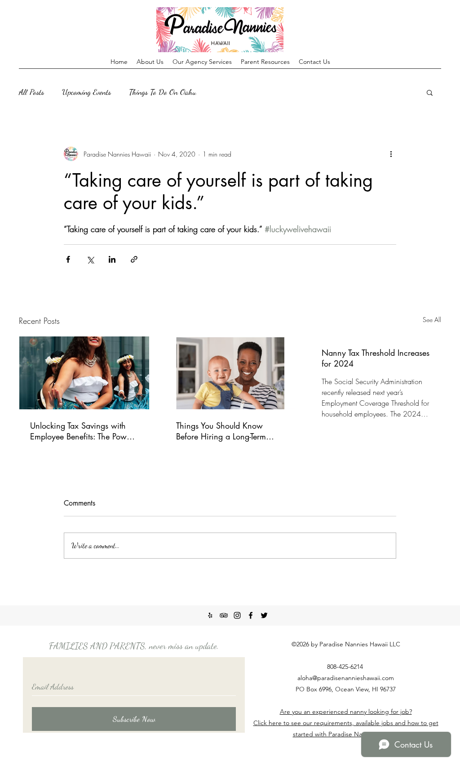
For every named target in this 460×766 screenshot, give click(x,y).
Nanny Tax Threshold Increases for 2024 (375, 358)
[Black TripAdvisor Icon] (223, 615)
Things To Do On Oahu (162, 92)
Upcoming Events (86, 92)
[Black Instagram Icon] (237, 615)
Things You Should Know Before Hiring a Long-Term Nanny (221, 431)
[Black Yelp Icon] (210, 615)
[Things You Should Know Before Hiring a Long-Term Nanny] (230, 372)
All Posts (31, 92)
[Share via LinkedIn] (112, 259)
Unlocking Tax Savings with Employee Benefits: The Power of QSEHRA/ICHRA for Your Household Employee (81, 431)
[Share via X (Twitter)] (90, 259)
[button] (429, 92)
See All (432, 319)
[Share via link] (134, 259)
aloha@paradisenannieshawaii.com (345, 678)
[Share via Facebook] (68, 259)
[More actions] (390, 153)
